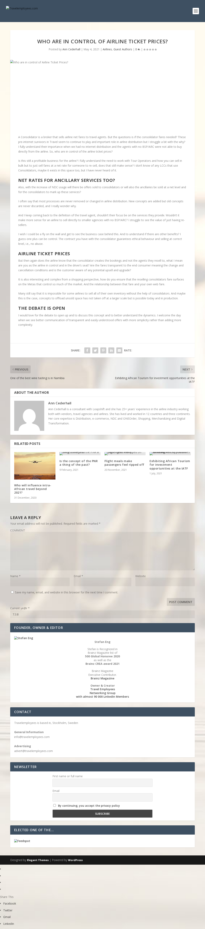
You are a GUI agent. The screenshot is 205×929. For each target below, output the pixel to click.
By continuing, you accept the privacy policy (89, 806)
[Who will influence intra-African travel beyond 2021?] (34, 466)
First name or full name (67, 776)
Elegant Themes (38, 860)
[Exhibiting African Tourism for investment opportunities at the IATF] (170, 453)
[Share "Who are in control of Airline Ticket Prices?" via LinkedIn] (111, 350)
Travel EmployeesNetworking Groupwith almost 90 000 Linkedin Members (102, 692)
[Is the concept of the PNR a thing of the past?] (79, 453)
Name (15, 576)
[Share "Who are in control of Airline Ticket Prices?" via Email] (119, 350)
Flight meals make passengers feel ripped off (124, 463)
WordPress (75, 860)
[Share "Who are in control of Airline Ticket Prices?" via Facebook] (87, 350)
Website (140, 576)
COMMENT (17, 530)
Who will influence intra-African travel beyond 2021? (32, 488)
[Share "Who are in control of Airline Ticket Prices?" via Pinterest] (103, 350)
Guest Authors (123, 49)
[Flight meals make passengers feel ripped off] (125, 453)
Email (78, 576)
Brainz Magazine (102, 678)
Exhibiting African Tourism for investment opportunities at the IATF (170, 464)
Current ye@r (20, 608)
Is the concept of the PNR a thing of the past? (78, 463)
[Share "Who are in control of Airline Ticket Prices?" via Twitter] (95, 350)
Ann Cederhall (71, 49)
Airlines (107, 49)
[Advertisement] (102, 101)
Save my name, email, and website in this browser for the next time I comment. (66, 592)
